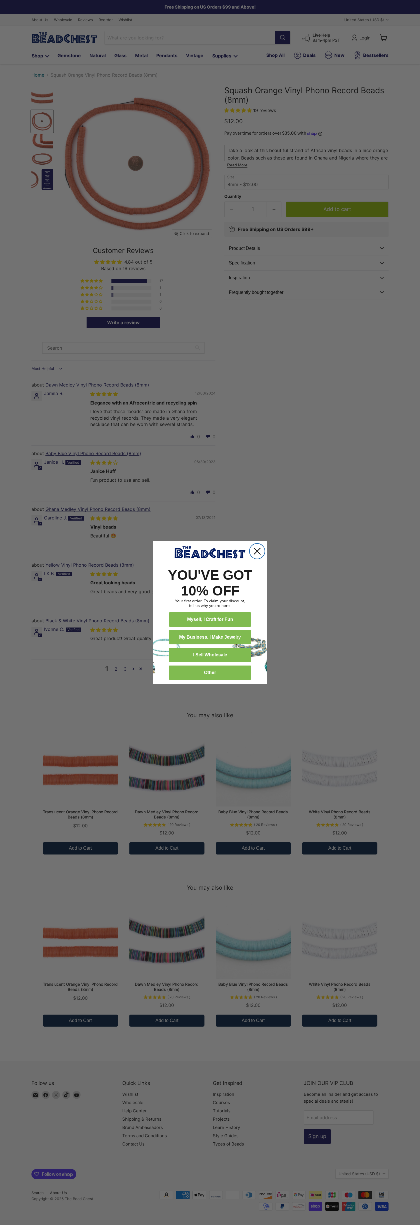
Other (210, 672)
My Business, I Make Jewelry (210, 637)
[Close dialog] (257, 551)
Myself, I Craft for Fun (210, 619)
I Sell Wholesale (210, 654)
